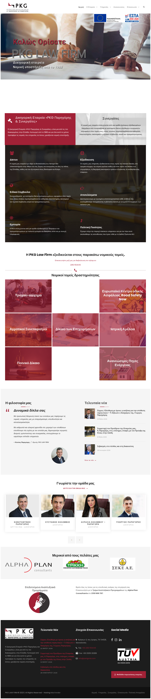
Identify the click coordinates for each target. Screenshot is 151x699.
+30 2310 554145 (89, 648)
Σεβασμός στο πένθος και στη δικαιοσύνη (115, 446)
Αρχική (81, 7)
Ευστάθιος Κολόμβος (57, 522)
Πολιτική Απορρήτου (137, 692)
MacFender (56, 692)
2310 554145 (75, 265)
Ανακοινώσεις (119, 7)
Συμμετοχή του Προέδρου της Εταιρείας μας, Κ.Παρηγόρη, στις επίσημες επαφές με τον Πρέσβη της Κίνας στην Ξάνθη (121, 430)
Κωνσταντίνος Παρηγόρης (22, 523)
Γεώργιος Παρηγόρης (128, 522)
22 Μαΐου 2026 (102, 419)
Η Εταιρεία (90, 7)
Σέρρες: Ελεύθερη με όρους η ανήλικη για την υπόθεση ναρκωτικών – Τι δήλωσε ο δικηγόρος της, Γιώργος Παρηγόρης (121, 412)
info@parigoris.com (87, 658)
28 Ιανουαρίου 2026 (103, 450)
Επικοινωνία (132, 7)
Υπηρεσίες (104, 7)
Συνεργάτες (112, 692)
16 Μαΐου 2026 (102, 437)
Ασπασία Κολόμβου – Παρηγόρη (93, 523)
